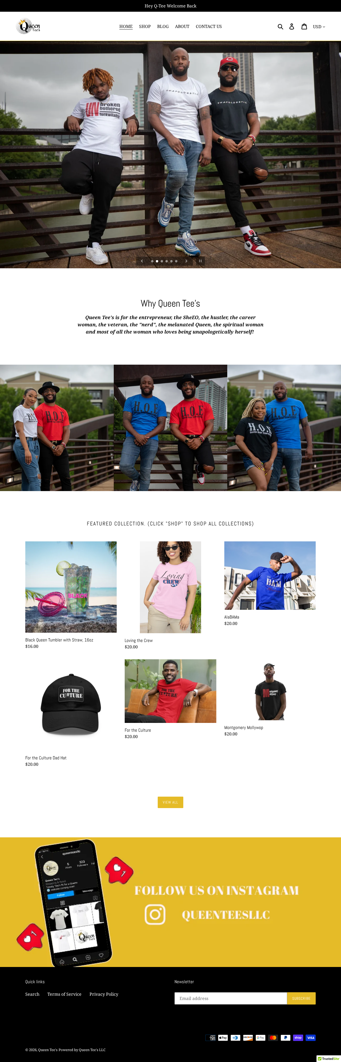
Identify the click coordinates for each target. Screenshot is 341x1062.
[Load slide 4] (167, 261)
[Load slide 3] (162, 261)
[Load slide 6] (176, 261)
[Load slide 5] (171, 261)
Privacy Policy (104, 994)
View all (170, 802)
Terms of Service (64, 994)
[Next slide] (186, 261)
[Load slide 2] (157, 261)
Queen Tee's (48, 1049)
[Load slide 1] (152, 261)
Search (32, 994)
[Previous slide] (142, 261)
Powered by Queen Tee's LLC (82, 1049)
